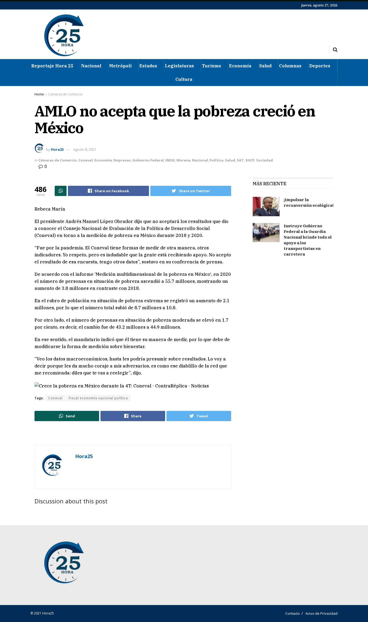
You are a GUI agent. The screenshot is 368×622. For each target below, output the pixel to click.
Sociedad (264, 160)
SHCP (250, 160)
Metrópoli (120, 65)
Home (39, 94)
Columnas (290, 65)
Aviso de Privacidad (321, 613)
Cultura (183, 79)
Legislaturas (179, 65)
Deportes (319, 65)
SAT (240, 160)
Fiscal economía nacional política (98, 398)
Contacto (292, 613)
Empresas (122, 160)
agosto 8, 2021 (84, 149)
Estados (148, 65)
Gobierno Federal (148, 160)
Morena (183, 160)
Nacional (91, 65)
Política (216, 160)
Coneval (85, 160)
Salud (265, 65)
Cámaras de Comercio (65, 94)
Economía (240, 65)
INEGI (170, 160)
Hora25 (57, 149)
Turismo (211, 65)
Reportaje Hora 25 (52, 65)
